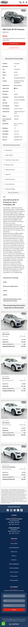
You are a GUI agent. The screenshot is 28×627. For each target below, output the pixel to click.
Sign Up (14, 609)
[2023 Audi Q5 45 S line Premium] (14, 409)
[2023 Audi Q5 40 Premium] (14, 320)
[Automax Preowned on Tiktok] (17, 510)
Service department (14, 547)
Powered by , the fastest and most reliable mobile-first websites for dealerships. (14, 620)
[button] (20, 2)
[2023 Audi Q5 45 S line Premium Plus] (14, 365)
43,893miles (23, 380)
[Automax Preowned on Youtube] (10, 510)
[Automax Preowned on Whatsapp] (21, 510)
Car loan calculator (14, 568)
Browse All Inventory (14, 43)
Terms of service (14, 572)
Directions (14, 560)
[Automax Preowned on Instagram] (14, 510)
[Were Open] (14, 5)
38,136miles (23, 469)
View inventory (14, 543)
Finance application (14, 564)
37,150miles (23, 336)
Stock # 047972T (5, 465)
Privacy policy (14, 576)
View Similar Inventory (14, 47)
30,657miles (23, 425)
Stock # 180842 (5, 376)
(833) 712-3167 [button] (15, 524)
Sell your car (14, 551)
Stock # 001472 (5, 332)
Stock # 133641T (5, 420)
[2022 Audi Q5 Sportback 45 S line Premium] (14, 453)
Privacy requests (14, 580)
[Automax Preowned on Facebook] (7, 510)
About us (14, 555)
